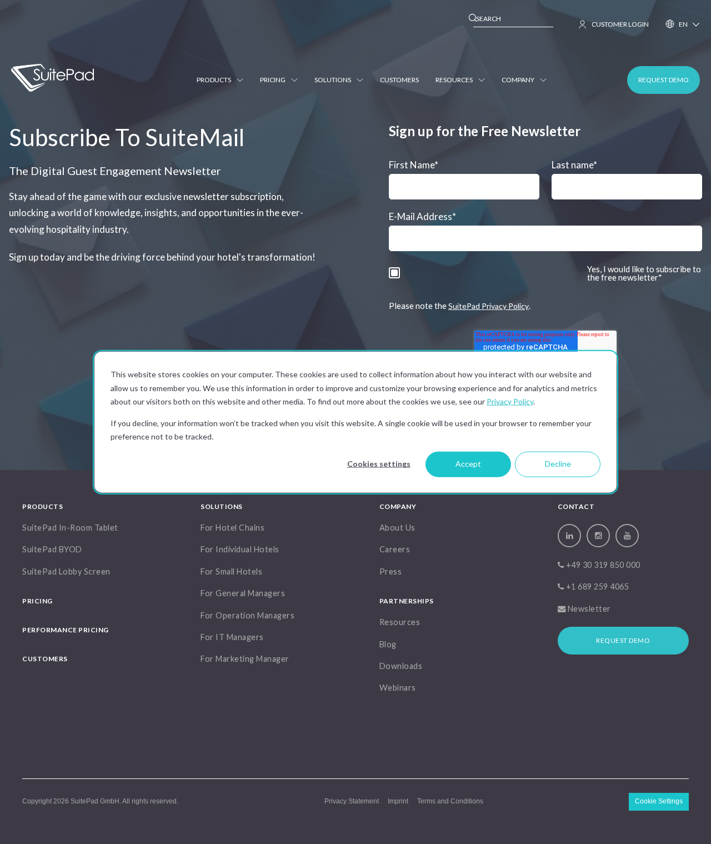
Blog (388, 644)
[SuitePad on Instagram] (598, 535)
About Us (397, 527)
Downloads (401, 666)
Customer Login (620, 24)
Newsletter (588, 608)
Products (214, 80)
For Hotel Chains (232, 527)
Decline (558, 463)
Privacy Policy (510, 401)
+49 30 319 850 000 (602, 565)
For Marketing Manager (245, 658)
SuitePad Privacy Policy (488, 306)
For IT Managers (232, 637)
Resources (454, 80)
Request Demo (623, 640)
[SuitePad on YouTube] (627, 535)
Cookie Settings (659, 801)
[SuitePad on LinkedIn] (569, 535)
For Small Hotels (231, 571)
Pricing (273, 80)
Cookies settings (378, 463)
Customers (399, 80)
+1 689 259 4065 (596, 586)
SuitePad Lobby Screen (66, 571)
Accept (468, 463)
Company (518, 80)
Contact (576, 506)
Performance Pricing (65, 630)
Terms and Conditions (450, 801)
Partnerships (406, 601)
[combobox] (513, 19)
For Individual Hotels (240, 549)
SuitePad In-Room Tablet (70, 527)
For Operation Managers (247, 615)
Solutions (332, 80)
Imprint (398, 801)
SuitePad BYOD (52, 549)
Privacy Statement (351, 801)
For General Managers (243, 593)
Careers (394, 549)
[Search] (473, 19)
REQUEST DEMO (663, 80)
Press (390, 571)
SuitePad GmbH (95, 801)
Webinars (397, 687)
